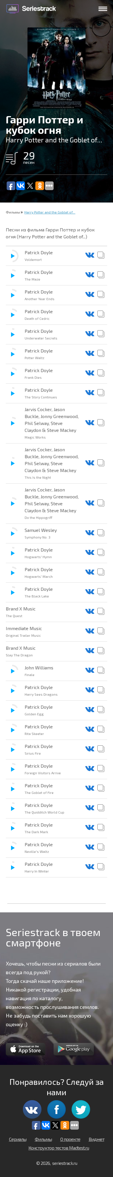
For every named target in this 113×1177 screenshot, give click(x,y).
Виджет (96, 1139)
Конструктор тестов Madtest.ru (58, 1147)
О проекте (70, 1139)
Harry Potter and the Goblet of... (49, 212)
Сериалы (17, 1139)
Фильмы (13, 212)
